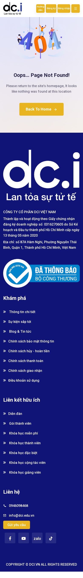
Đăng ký (51, 8)
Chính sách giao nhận (25, 371)
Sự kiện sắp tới (19, 322)
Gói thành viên (19, 423)
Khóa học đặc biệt (22, 453)
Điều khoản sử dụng (23, 380)
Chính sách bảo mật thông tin (31, 341)
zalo (37, 538)
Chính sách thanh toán (25, 361)
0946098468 (18, 506)
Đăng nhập (64, 8)
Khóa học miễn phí (23, 433)
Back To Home (38, 109)
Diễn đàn (15, 414)
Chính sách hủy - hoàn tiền (29, 351)
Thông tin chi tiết (21, 312)
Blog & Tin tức (19, 331)
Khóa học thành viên (24, 443)
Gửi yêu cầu (16, 525)
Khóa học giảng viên (24, 472)
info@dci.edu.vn (21, 515)
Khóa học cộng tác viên (27, 463)
